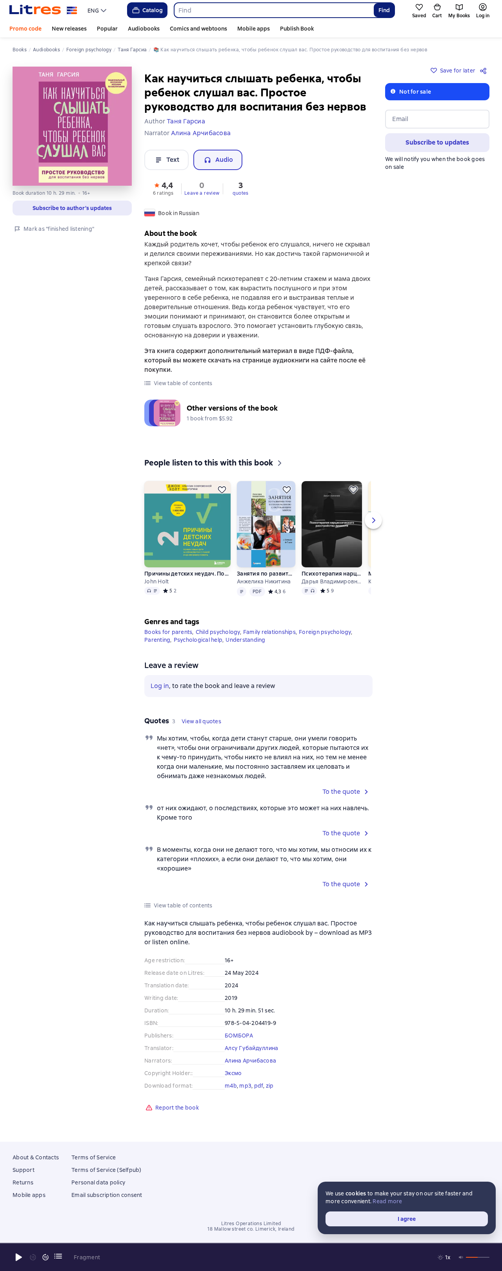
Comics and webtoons (198, 28)
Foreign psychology (325, 632)
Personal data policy (98, 1182)
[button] (163, 188)
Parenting (157, 639)
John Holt (156, 581)
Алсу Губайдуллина (251, 1048)
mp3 (245, 1085)
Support (24, 1169)
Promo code (25, 28)
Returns (23, 1182)
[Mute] (461, 1257)
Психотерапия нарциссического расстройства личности (332, 573)
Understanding (245, 639)
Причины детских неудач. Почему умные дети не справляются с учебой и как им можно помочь (187, 573)
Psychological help (198, 639)
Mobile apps (253, 28)
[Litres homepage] (43, 10)
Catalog (152, 10)
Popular (107, 28)
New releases (69, 28)
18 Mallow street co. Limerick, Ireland (250, 1229)
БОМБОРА (239, 1035)
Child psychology (218, 632)
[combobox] (274, 10)
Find (384, 10)
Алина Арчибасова (250, 1060)
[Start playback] (19, 1257)
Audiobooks (144, 28)
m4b (231, 1085)
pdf (259, 1085)
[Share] (484, 70)
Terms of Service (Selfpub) (106, 1169)
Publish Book (297, 28)
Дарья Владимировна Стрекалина (332, 581)
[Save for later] (221, 489)
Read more (387, 1201)
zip (270, 1085)
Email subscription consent (106, 1195)
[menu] (98, 10)
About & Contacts (36, 1157)
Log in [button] (160, 686)
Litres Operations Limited (251, 1223)
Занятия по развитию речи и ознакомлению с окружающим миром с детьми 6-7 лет (266, 573)
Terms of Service (93, 1157)
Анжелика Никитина (264, 581)
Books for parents (168, 632)
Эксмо (233, 1073)
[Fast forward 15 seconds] (45, 1257)
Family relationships (269, 632)
